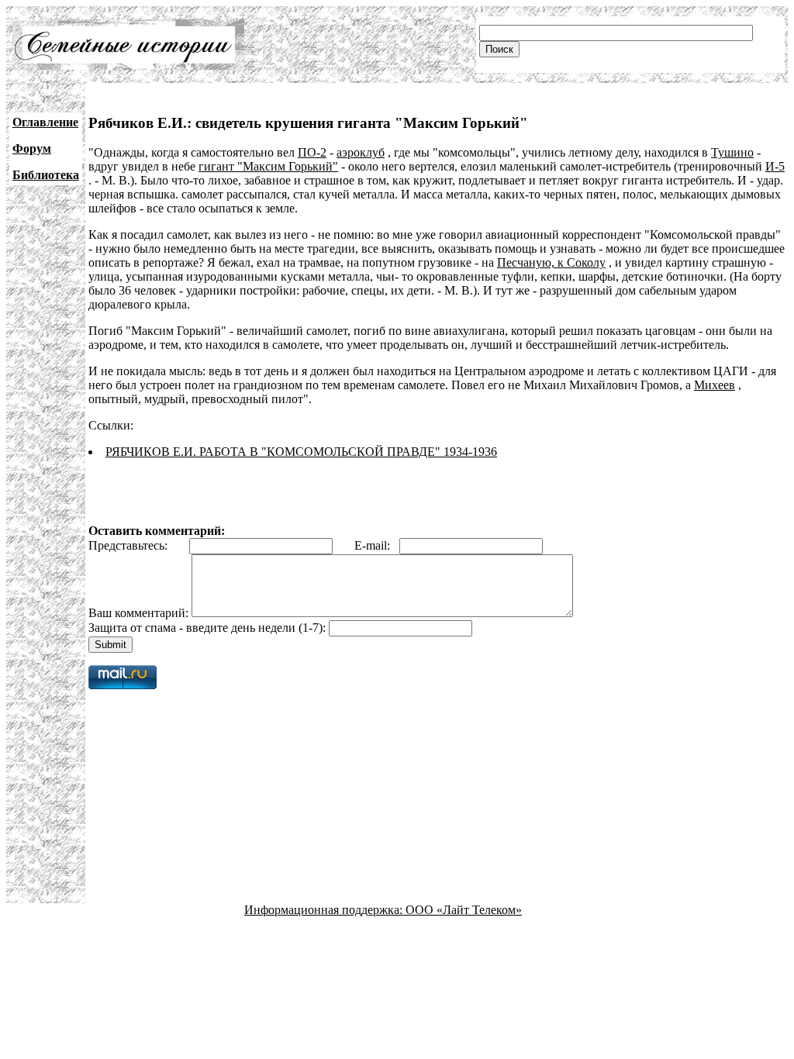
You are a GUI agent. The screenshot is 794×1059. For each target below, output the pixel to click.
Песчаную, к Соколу (551, 262)
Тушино (732, 152)
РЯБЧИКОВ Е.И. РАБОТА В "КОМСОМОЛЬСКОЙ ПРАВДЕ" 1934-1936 (301, 451)
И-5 (775, 166)
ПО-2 (312, 152)
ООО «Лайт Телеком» (464, 909)
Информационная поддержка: (325, 909)
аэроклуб (361, 152)
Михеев (714, 385)
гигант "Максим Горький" (268, 166)
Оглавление (45, 122)
